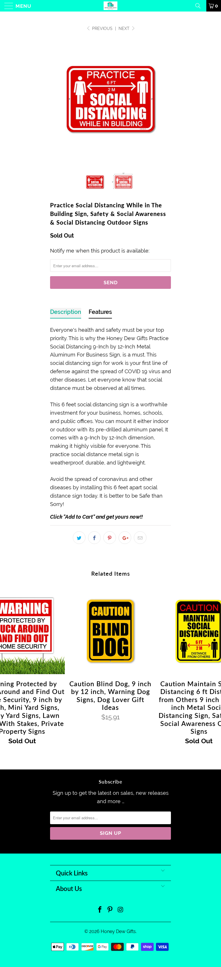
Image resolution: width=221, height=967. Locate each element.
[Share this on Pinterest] (109, 537)
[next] (164, 99)
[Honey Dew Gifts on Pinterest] (110, 910)
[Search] (200, 5)
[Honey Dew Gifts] (110, 6)
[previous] (56, 99)
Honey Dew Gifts (118, 931)
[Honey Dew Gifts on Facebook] (100, 910)
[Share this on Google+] (125, 537)
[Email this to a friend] (140, 537)
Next (125, 28)
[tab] (65, 313)
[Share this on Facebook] (94, 537)
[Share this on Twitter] (79, 537)
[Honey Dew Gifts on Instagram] (120, 910)
